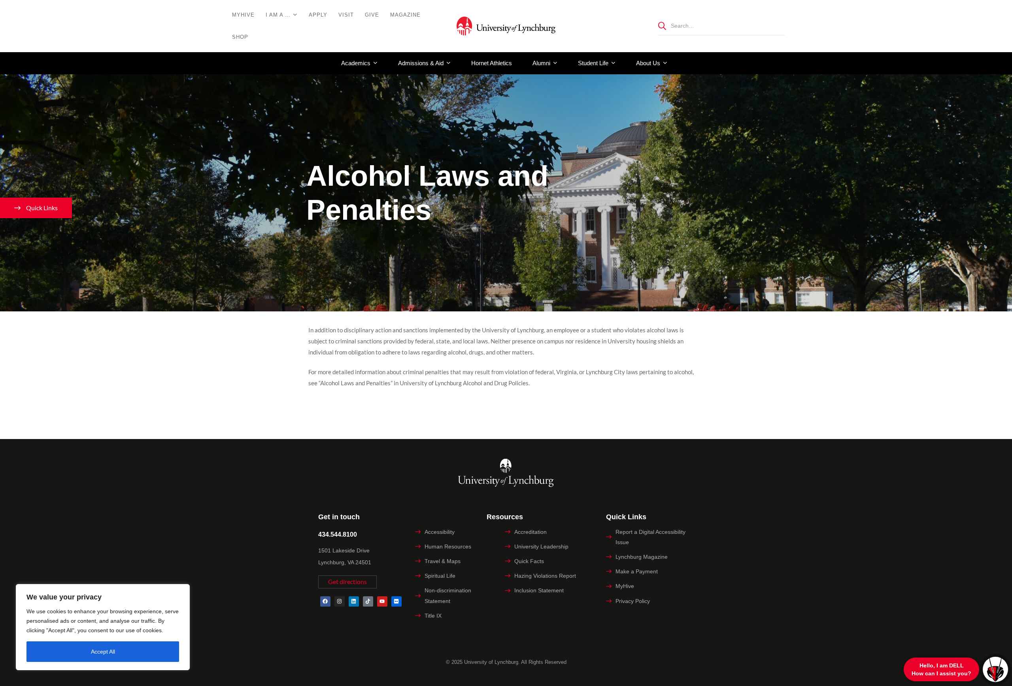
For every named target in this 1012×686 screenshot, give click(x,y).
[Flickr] (396, 601)
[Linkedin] (354, 601)
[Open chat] (995, 669)
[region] (103, 627)
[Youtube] (382, 601)
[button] (347, 581)
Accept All (103, 651)
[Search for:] (721, 25)
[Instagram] (339, 601)
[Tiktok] (368, 601)
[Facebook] (325, 601)
